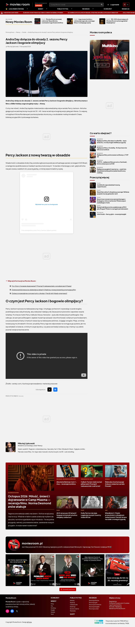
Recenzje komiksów (69, 479)
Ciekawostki (85, 479)
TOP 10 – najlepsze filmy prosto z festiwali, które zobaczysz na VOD (112, 162)
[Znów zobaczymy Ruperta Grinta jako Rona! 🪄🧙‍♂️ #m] (67, 570)
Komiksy (53, 608)
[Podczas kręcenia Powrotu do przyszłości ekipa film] (92, 570)
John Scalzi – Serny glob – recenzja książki (111, 213)
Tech (52, 614)
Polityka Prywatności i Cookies (119, 603)
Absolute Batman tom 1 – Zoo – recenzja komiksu (67, 483)
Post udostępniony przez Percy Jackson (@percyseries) (38, 230)
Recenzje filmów (13, 492)
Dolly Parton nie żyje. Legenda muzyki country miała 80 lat (91, 515)
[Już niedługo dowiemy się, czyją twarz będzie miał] (42, 570)
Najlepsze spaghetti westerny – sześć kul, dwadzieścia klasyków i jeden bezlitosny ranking (112, 170)
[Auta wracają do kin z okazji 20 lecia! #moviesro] (117, 570)
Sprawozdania (74, 609)
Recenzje (86, 9)
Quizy (72, 614)
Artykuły (72, 602)
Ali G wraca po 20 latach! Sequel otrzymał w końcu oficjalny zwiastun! (75, 12)
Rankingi (72, 606)
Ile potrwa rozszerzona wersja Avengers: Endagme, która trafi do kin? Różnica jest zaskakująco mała (111, 200)
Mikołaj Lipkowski (26, 443)
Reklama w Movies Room (117, 608)
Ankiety (72, 600)
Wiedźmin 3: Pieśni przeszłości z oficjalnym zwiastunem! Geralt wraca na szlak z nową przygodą (116, 516)
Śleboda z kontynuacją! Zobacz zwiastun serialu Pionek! (26, 12)
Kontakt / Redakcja (115, 607)
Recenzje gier (93, 602)
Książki (53, 610)
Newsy (40, 9)
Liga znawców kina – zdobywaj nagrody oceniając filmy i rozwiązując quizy (84, 21)
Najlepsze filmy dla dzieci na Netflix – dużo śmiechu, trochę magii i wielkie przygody (112, 140)
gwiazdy (21, 396)
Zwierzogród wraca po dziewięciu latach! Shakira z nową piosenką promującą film (44, 290)
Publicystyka (62, 9)
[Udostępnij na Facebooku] (55, 389)
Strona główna (10, 32)
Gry (106, 510)
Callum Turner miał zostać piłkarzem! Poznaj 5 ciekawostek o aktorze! (91, 484)
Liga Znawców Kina (16, 9)
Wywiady (73, 611)
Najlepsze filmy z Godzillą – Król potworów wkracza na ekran (112, 147)
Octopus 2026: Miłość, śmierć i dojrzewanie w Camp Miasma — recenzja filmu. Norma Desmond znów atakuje (29, 501)
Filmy (91, 479)
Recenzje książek (94, 606)
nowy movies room (19, 21)
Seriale (24, 32)
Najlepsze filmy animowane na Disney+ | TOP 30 (112, 155)
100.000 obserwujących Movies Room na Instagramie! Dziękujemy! (117, 21)
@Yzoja (29, 622)
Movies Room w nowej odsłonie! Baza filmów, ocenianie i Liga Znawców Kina (52, 21)
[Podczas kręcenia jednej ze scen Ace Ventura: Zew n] (18, 570)
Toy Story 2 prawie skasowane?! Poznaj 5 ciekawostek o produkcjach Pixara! (41, 286)
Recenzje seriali (94, 609)
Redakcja (125, 9)
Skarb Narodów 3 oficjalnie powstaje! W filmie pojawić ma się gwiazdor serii (113, 192)
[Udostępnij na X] (49, 389)
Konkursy (108, 9)
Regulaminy (113, 601)
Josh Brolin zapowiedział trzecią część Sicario (108, 185)
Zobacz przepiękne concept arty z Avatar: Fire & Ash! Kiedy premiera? (39, 293)
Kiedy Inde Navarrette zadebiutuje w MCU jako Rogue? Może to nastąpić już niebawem (112, 207)
